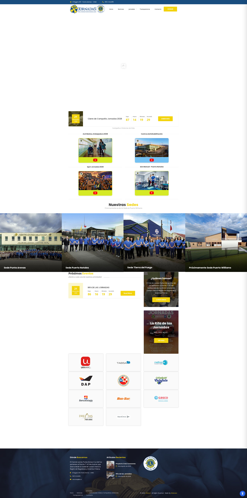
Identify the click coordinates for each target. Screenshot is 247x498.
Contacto (158, 9)
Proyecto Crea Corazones (126, 464)
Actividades (93, 493)
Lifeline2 (148, 493)
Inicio (111, 9)
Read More (128, 293)
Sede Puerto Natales (77, 267)
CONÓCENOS (161, 300)
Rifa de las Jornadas (124, 474)
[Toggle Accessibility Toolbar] (243, 494)
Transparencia (145, 9)
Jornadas (132, 9)
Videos (100, 493)
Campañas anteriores (110, 493)
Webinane (174, 493)
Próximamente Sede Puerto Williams (210, 267)
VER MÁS (161, 340)
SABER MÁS (165, 119)
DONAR (170, 9)
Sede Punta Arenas (15, 267)
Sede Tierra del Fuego (139, 267)
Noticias (121, 9)
